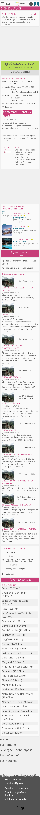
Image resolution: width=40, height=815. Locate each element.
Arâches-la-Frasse (12, 666)
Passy (5, 608)
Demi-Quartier (10, 630)
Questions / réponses (16, 788)
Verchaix (7, 723)
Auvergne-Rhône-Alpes (15, 568)
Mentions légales (13, 783)
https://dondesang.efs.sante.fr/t (24, 92)
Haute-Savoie (11, 565)
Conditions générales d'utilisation (15, 794)
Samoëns (7, 671)
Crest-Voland (9, 728)
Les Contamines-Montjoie (16, 613)
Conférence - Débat (15, 112)
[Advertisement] (20, 44)
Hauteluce (7, 675)
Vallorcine (7, 657)
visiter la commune (20, 579)
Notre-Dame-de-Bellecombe (17, 694)
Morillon (7, 685)
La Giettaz (7, 689)
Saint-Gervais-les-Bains (15, 600)
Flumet (6, 680)
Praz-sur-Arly (9, 648)
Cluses (5, 732)
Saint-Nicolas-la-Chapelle (16, 715)
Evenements (8, 745)
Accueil (4, 739)
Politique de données (15, 799)
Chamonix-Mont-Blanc (14, 592)
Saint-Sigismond (11, 711)
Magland (7, 662)
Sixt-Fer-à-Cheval (11, 653)
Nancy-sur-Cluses (12, 702)
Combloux (8, 625)
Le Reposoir (8, 706)
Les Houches (8, 761)
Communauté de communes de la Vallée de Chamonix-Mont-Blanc (20, 560)
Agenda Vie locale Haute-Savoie (17, 267)
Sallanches (8, 635)
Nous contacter (12, 779)
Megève (6, 639)
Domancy (7, 621)
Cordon (6, 644)
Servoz (5, 588)
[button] (20, 65)
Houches (10, 556)
